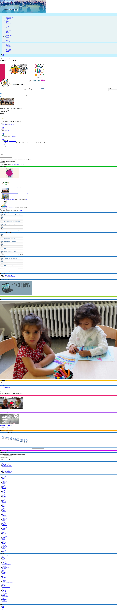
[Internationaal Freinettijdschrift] (9, 423)
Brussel (7, 53)
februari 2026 (4, 480)
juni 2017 (3, 539)
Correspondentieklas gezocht (6, 564)
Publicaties (3, 586)
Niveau (5, 36)
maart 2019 (3, 522)
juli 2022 (3, 504)
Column (3, 560)
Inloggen (3, 56)
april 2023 (3, 499)
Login (3, 607)
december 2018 (4, 525)
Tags (1, 297)
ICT (2, 576)
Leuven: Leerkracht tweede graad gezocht (8, 207)
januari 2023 (4, 502)
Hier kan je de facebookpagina (4, 96)
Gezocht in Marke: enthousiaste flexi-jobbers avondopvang (10, 463)
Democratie (7, 21)
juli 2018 (3, 529)
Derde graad (7, 39)
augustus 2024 (4, 489)
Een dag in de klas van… (9, 35)
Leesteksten (4, 580)
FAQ (3, 570)
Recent (3, 297)
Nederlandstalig (8, 45)
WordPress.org (4, 609)
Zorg (3, 602)
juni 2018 (3, 530)
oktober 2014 (4, 549)
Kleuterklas (7, 37)
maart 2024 (3, 493)
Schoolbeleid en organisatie (6, 587)
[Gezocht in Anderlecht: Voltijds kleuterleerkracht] (9, 177)
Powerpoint (4, 585)
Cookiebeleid (20, 210)
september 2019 (4, 518)
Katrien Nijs (4, 124)
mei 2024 (3, 491)
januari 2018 (4, 534)
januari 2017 (4, 543)
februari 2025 (4, 487)
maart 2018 (3, 532)
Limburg (3, 581)
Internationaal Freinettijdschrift (6, 425)
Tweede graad (8, 38)
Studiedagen (4, 589)
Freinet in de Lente (9, 471)
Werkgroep (7, 19)
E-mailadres (2, 455)
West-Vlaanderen (8, 50)
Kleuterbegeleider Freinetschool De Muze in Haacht (9, 193)
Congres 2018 (4, 561)
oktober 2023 (4, 495)
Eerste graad (4, 568)
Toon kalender (20, 230)
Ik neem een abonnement (4, 457)
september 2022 (4, 503)
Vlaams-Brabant (8, 52)
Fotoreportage (4, 572)
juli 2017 (3, 538)
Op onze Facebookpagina (4, 385)
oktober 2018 (4, 526)
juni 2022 (3, 505)
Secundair (7, 40)
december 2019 (4, 516)
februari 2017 (4, 542)
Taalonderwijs (8, 24)
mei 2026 (3, 478)
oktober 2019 (4, 517)
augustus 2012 (4, 550)
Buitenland (29, 90)
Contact (3, 54)
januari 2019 (4, 524)
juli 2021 (3, 508)
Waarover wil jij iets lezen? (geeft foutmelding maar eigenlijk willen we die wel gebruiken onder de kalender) (16, 448)
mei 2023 (3, 498)
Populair (5, 297)
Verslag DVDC (4, 593)
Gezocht (3, 42)
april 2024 (3, 492)
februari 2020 (4, 514)
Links (3, 55)
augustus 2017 (4, 537)
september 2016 (4, 546)
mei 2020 (3, 512)
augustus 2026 (4, 476)
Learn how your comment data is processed (18, 164)
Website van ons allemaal (5, 597)
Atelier (7, 31)
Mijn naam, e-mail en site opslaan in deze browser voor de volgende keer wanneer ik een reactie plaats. (16, 159)
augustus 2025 (4, 482)
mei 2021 (3, 509)
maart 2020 (3, 513)
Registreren (3, 606)
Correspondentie (8, 25)
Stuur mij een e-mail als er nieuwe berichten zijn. (8, 161)
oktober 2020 (4, 511)
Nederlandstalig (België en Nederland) (7, 582)
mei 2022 (3, 506)
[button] (112, 90)
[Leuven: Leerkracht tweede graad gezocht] (4, 206)
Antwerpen (7, 51)
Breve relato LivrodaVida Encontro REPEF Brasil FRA (8, 106)
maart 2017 (3, 541)
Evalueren (7, 34)
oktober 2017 (4, 535)
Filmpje (3, 571)
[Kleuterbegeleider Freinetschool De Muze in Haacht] (5, 192)
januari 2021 (4, 510)
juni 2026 (3, 477)
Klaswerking (6, 20)
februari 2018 (4, 533)
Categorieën (4, 15)
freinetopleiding (4, 575)
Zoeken (8, 297)
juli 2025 (3, 483)
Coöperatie (3, 562)
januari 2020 (4, 515)
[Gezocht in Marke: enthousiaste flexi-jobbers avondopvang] (5, 186)
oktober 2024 (4, 488)
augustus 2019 (4, 519)
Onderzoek (7, 29)
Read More (45, 428)
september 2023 (4, 496)
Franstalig (3, 573)
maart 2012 (3, 551)
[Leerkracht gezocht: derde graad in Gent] (5, 198)
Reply (3, 127)
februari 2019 (4, 523)
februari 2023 (4, 501)
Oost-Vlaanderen (8, 49)
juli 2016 (3, 548)
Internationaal (4, 577)
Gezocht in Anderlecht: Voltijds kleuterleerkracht (9, 179)
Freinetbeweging (6, 16)
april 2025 (3, 485)
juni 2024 (3, 490)
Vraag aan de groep (8, 18)
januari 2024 (4, 494)
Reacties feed (4, 608)
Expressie (7, 27)
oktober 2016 (4, 545)
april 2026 (3, 479)
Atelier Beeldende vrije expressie (7, 466)
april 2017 (3, 540)
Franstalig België (8, 46)
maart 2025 (3, 486)
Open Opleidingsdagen (8, 275)
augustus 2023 (4, 497)
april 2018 (3, 531)
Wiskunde (7, 26)
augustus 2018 (4, 528)
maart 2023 (3, 500)
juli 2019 (3, 520)
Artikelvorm (4, 556)
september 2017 (4, 536)
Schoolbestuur (8, 41)
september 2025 (4, 481)
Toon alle (7, 44)
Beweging (7, 32)
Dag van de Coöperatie (9, 17)
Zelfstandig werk (8, 23)
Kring (7, 22)
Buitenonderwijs (8, 30)
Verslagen (3, 594)
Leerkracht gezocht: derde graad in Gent (8, 199)
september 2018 (4, 527)
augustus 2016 (4, 547)
